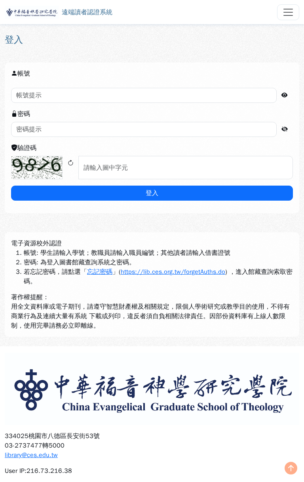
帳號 (23, 74)
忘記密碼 (99, 272)
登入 (152, 193)
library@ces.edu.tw (31, 455)
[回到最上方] (291, 469)
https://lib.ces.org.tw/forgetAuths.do (173, 272)
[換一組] (70, 167)
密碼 (23, 114)
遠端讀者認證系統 (87, 12)
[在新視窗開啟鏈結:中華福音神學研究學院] (152, 389)
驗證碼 (26, 148)
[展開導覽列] (288, 12)
